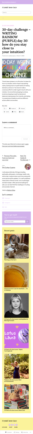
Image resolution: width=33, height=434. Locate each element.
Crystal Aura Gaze (9, 7)
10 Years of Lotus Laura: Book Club (14, 410)
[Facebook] (14, 425)
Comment (25, 139)
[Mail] (17, 425)
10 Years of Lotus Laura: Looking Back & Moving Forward (16, 319)
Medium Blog (11, 190)
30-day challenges (8, 25)
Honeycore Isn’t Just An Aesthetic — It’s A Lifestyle (16, 289)
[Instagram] (12, 425)
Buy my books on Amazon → (9, 2)
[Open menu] (3, 18)
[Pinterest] (9, 425)
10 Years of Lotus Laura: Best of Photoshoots (12, 380)
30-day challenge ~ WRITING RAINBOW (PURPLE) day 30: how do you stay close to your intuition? (16, 41)
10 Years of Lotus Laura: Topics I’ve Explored (13, 350)
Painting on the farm (10, 260)
